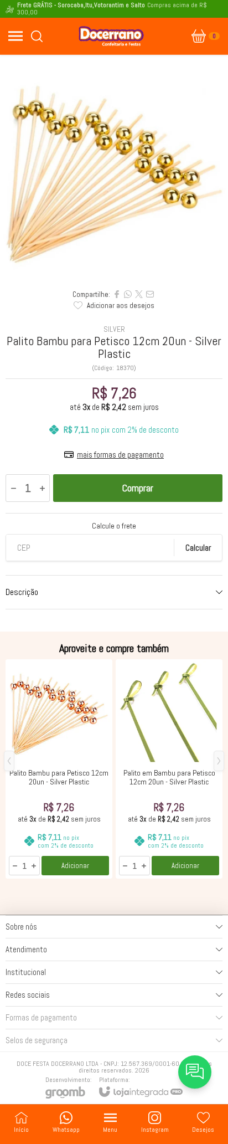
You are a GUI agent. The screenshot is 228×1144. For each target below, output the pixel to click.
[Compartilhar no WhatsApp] (128, 294)
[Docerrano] (111, 36)
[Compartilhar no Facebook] (117, 294)
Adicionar (75, 865)
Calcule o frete (114, 526)
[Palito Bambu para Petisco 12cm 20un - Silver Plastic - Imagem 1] (114, 169)
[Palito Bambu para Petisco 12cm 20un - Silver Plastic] (59, 769)
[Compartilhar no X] (139, 294)
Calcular (198, 547)
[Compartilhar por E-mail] (150, 294)
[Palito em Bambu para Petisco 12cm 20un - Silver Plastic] (169, 769)
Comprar (137, 487)
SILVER (114, 329)
